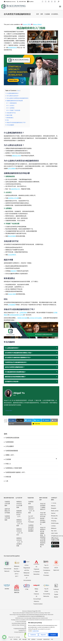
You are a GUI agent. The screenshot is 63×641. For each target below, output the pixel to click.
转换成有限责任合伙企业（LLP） (19, 513)
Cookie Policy (35, 630)
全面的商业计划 (15, 189)
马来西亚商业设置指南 (12, 437)
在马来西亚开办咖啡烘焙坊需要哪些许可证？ (18, 357)
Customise (33, 634)
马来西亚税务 (9, 442)
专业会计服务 (12, 294)
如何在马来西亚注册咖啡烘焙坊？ (15, 367)
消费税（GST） (10, 455)
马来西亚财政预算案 (11, 450)
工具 (6, 481)
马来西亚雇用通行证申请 (16, 315)
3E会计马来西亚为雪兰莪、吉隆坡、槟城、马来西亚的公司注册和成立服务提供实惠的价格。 (42, 537)
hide (19, 90)
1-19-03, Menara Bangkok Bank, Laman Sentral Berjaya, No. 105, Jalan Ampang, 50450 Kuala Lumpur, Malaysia (54, 515)
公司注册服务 (12, 168)
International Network (7, 570)
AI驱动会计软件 (16, 155)
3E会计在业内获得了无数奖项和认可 (42, 506)
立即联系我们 (23, 312)
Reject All (43, 634)
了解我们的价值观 (22, 318)
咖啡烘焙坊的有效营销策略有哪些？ (15, 376)
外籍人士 (8, 463)
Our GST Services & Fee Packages (31, 519)
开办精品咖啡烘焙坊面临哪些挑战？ (15, 372)
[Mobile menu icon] (60, 6)
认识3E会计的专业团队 (35, 318)
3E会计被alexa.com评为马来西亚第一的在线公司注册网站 (43, 518)
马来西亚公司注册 (13, 198)
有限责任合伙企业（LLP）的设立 (19, 531)
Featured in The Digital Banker (56, 593)
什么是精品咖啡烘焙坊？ (12, 348)
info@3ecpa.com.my (10, 1)
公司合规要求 (9, 446)
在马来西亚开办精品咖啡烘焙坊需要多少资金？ (18, 352)
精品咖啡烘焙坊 (12, 47)
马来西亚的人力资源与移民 (13, 468)
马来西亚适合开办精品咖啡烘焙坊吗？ (16, 362)
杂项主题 (8, 476)
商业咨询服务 (12, 236)
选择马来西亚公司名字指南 (7, 510)
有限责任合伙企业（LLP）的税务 (19, 522)
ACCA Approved (56, 569)
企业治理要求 (12, 254)
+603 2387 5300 (22, 1)
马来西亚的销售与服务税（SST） (15, 472)
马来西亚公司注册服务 (7, 503)
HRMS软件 (14, 271)
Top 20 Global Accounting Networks (46, 592)
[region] (43, 629)
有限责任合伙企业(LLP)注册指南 (19, 504)
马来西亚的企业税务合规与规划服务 (30, 528)
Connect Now (8, 410)
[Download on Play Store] (55, 546)
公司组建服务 (12, 304)
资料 (5, 434)
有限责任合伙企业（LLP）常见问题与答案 (19, 542)
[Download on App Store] (55, 543)
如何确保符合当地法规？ (12, 381)
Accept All (53, 634)
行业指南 (8, 459)
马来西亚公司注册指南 (7, 518)
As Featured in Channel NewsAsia (36, 570)
